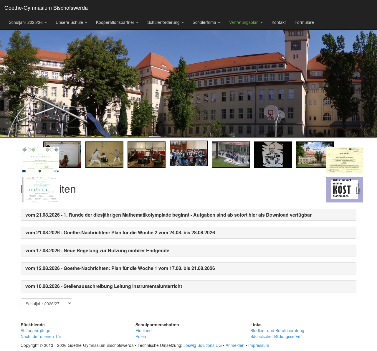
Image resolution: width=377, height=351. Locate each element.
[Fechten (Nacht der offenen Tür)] (104, 154)
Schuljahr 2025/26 (26, 22)
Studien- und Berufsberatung (277, 330)
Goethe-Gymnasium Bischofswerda (46, 7)
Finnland (143, 330)
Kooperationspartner (115, 22)
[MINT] (36, 214)
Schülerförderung (164, 22)
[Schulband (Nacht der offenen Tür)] (146, 154)
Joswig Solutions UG (202, 345)
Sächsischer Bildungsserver (276, 336)
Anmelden (235, 345)
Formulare (304, 22)
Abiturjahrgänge (35, 330)
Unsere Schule (70, 22)
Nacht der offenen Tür (41, 336)
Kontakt (279, 22)
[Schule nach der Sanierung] (315, 154)
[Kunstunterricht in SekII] (230, 154)
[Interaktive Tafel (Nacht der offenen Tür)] (62, 154)
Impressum (258, 345)
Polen (140, 336)
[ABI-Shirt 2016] (272, 154)
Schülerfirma (205, 22)
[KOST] (340, 214)
